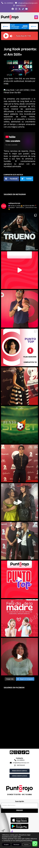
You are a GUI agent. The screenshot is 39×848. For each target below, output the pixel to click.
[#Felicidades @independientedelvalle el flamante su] (19, 425)
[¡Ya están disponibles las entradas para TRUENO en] (19, 231)
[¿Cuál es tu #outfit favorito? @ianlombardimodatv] (19, 309)
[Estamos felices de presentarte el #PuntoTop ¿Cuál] (19, 579)
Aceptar (6, 844)
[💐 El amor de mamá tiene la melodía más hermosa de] (19, 618)
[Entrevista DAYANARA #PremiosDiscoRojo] (19, 502)
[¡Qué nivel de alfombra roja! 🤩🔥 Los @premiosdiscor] (19, 386)
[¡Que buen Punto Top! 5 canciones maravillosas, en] (19, 270)
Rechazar (16, 844)
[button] (36, 17)
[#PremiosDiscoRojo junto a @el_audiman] (19, 540)
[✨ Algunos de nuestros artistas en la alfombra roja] (19, 463)
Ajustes (26, 844)
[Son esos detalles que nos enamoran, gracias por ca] (19, 347)
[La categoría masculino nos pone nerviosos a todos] (19, 656)
